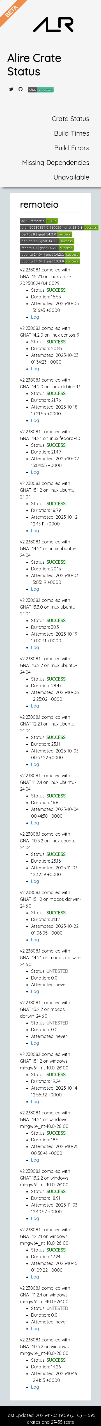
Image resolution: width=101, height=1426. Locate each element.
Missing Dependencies (55, 162)
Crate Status (70, 118)
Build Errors (71, 148)
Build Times (71, 133)
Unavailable (71, 177)
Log (35, 317)
